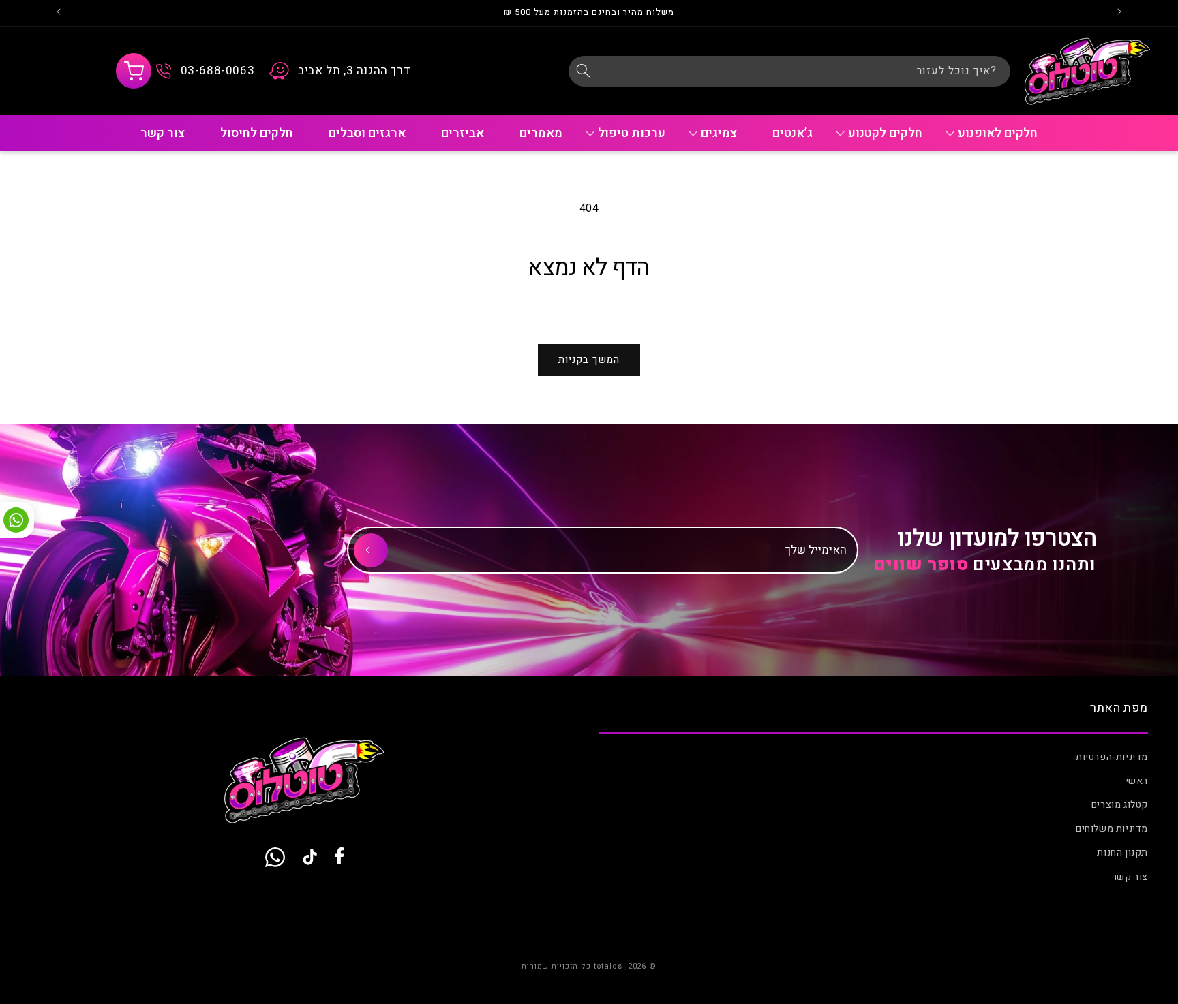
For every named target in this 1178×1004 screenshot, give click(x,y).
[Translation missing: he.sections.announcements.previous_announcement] (1119, 13)
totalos (608, 966)
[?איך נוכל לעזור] (584, 71)
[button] (133, 71)
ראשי (1137, 781)
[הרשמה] (371, 550)
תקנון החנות (1122, 853)
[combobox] (789, 71)
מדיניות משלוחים (1112, 828)
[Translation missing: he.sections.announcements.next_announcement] (59, 13)
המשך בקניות (589, 359)
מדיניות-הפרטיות (1112, 757)
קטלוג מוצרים (1119, 805)
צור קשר (1130, 877)
